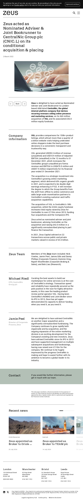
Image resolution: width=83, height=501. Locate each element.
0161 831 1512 (27, 479)
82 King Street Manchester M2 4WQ (27, 474)
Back (17, 104)
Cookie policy (19, 5)
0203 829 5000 (8, 479)
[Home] (10, 16)
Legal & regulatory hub (29, 497)
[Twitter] (8, 492)
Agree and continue (72, 4)
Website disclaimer (55, 497)
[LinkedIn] (4, 492)
